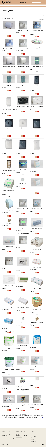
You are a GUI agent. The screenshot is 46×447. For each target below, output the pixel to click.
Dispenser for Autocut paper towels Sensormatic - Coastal (22, 66)
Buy (37, 36)
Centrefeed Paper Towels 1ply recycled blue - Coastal (37, 31)
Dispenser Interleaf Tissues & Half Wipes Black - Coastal (37, 88)
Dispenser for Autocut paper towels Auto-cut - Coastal (9, 66)
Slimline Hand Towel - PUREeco (37, 288)
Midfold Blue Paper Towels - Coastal (37, 228)
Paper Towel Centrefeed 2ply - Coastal (9, 266)
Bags (4, 5)
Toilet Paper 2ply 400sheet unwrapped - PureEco (37, 322)
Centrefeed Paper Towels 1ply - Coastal (23, 30)
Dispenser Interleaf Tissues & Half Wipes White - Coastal (9, 109)
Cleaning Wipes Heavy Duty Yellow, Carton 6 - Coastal (23, 405)
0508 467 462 (25, 1)
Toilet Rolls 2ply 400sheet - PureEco (9, 369)
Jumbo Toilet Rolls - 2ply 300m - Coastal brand (37, 208)
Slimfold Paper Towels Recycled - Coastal (9, 285)
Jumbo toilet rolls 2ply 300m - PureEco (9, 223)
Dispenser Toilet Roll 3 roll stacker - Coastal (9, 170)
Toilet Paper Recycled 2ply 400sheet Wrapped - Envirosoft (9, 348)
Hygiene (22, 5)
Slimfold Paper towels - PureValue (37, 267)
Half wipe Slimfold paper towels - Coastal (37, 169)
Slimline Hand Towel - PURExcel (9, 307)
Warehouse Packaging (38, 5)
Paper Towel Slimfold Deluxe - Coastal (23, 267)
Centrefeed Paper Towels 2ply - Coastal (23, 48)
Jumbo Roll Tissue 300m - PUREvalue (9, 210)
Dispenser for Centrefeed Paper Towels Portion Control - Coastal (9, 85)
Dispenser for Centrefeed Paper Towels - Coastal (37, 66)
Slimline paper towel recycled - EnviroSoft (23, 307)
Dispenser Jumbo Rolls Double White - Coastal (37, 106)
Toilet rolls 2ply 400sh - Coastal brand (23, 345)
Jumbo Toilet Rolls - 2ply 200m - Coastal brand (23, 208)
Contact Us (20, 1)
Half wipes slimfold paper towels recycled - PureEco (9, 191)
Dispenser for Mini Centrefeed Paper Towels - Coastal (23, 85)
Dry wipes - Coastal (23, 169)
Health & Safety (16, 5)
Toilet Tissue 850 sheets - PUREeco (37, 382)
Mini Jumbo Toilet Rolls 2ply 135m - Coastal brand (37, 404)
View (36, 48)
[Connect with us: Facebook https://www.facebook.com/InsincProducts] (42, 444)
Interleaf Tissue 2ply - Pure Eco (23, 183)
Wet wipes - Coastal (9, 404)
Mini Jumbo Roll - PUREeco (37, 249)
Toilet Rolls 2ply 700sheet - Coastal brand (37, 366)
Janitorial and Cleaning (29, 5)
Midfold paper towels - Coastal (9, 246)
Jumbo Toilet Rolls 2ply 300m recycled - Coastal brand (23, 228)
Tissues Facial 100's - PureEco (37, 309)
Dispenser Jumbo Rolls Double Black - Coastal (23, 106)
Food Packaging (9, 5)
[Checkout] (43, 2)
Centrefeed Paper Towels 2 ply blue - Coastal (9, 48)
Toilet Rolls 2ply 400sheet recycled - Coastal (23, 366)
